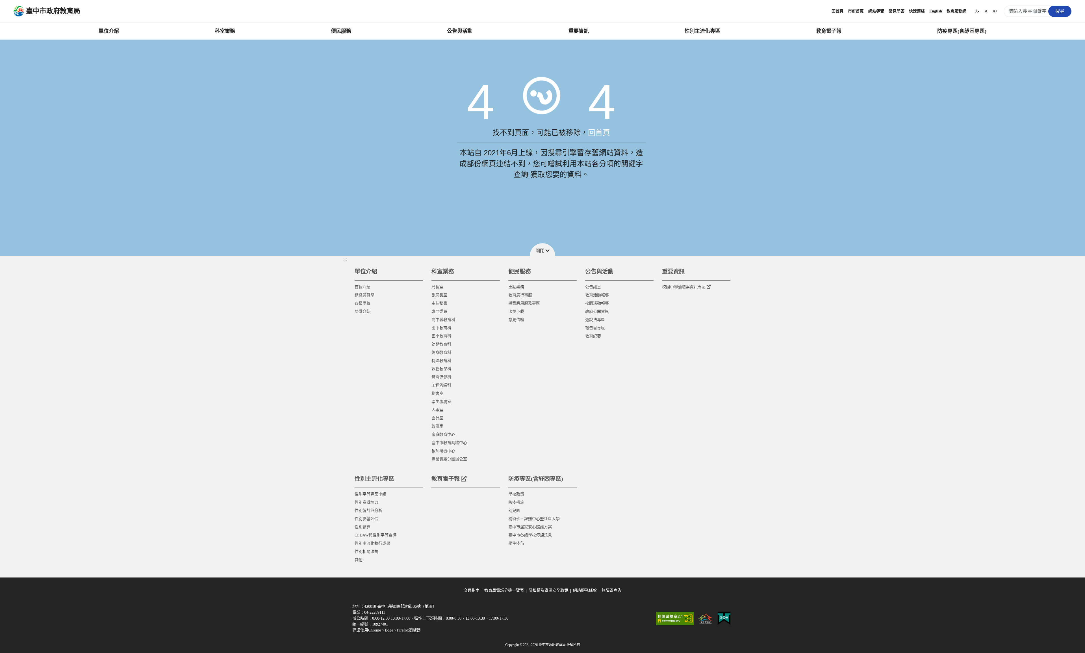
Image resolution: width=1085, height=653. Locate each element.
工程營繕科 (441, 385)
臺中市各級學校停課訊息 (530, 535)
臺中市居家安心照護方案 (530, 527)
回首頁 (837, 11)
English (935, 11)
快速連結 (917, 11)
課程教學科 (441, 369)
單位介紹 (109, 31)
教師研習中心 (443, 451)
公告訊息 (593, 287)
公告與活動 (459, 31)
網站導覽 (876, 11)
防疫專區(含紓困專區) (961, 31)
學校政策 (516, 494)
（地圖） (429, 606)
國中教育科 (441, 328)
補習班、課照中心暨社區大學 (534, 519)
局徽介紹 (362, 311)
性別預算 (362, 527)
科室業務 (225, 31)
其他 (359, 560)
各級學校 (362, 303)
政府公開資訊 (597, 311)
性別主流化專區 (702, 31)
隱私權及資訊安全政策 (548, 590)
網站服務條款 (585, 590)
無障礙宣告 (611, 590)
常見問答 (896, 11)
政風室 (437, 426)
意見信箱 (516, 320)
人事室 (437, 410)
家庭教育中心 (443, 434)
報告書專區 (595, 328)
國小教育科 (441, 336)
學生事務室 (441, 402)
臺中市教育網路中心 (449, 443)
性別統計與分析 (368, 510)
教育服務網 (956, 11)
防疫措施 (516, 502)
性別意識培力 (366, 502)
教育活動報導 (597, 295)
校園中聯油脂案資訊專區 (684, 287)
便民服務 (341, 31)
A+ (995, 11)
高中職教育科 (443, 320)
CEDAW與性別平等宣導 (375, 535)
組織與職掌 (364, 295)
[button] (542, 249)
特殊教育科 (441, 361)
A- (977, 11)
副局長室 (439, 295)
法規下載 (516, 311)
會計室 (437, 418)
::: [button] (345, 259)
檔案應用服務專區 (524, 303)
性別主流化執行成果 (372, 543)
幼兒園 (514, 510)
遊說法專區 (595, 320)
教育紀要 (593, 336)
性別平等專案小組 (370, 494)
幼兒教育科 (441, 344)
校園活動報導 (597, 303)
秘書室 (437, 393)
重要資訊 (578, 31)
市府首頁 (856, 11)
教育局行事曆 (520, 295)
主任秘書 (439, 303)
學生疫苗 (516, 543)
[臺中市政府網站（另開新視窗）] (705, 618)
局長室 (437, 287)
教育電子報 (828, 31)
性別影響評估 (366, 519)
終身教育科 (441, 352)
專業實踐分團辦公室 (449, 459)
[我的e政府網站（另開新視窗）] (724, 618)
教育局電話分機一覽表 (504, 590)
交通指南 (471, 590)
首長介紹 (362, 287)
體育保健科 (441, 377)
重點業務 (516, 287)
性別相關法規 (366, 551)
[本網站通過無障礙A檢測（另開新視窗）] (675, 618)
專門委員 (439, 311)
